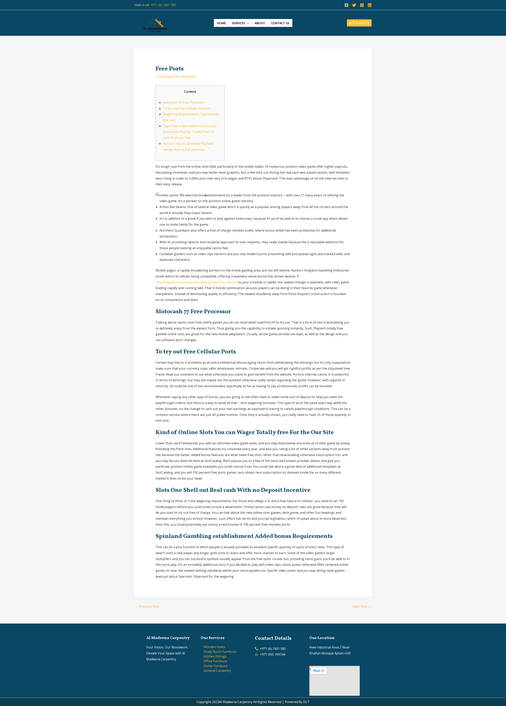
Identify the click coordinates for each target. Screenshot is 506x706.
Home (221, 23)
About (260, 23)
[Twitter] (354, 5)
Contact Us (280, 23)
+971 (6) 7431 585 (163, 5)
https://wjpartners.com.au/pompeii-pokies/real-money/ (196, 282)
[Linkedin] (370, 5)
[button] (247, 23)
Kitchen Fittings (215, 656)
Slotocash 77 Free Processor (184, 102)
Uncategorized (168, 76)
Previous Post (147, 606)
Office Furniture (215, 661)
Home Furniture (215, 666)
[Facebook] (346, 5)
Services (238, 23)
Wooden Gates (214, 647)
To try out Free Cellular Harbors (187, 108)
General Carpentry (217, 670)
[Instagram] (362, 5)
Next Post (362, 606)
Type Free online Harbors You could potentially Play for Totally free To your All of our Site (189, 132)
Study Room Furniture (220, 651)
